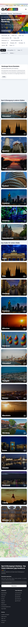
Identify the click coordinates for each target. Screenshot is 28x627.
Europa (2, 598)
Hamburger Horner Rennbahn (10, 66)
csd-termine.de (18, 592)
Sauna (12, 45)
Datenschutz (4, 616)
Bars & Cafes (5, 35)
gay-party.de (17, 596)
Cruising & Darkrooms (6, 606)
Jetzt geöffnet (11, 50)
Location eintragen (6, 30)
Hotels (14, 35)
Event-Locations (6, 38)
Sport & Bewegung (17, 13)
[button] (2, 525)
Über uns (3, 618)
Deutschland (4, 13)
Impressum (3, 620)
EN (24, 5)
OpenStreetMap (25, 556)
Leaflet (19, 556)
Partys (18, 5)
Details (4, 76)
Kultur (21, 35)
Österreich (3, 594)
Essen (20, 50)
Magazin (3, 602)
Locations (11, 5)
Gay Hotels (3, 608)
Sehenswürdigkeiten (16, 40)
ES (26, 5)
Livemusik (4, 53)
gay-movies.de (18, 598)
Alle (2, 50)
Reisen (15, 5)
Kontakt (2, 622)
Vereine (4, 45)
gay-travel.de (18, 594)
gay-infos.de (17, 600)
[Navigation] (26, 9)
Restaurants (5, 40)
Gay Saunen (3, 604)
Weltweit (3, 600)
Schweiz (3, 596)
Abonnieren (14, 585)
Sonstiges (22, 42)
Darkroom (4, 42)
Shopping (13, 42)
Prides (7, 5)
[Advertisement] (14, 2)
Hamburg (10, 13)
